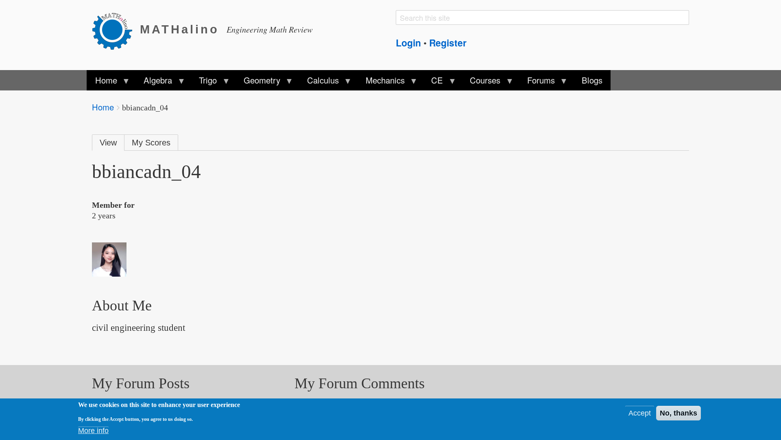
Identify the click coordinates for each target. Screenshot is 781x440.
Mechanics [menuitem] (380, 82)
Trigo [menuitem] (204, 82)
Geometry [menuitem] (258, 82)
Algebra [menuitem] (153, 82)
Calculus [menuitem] (319, 82)
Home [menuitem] (102, 82)
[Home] (116, 29)
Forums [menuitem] (537, 82)
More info (93, 431)
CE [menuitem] (433, 82)
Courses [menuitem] (481, 82)
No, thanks (678, 413)
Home (103, 107)
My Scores (151, 142)
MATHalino (179, 29)
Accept (639, 413)
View (108, 142)
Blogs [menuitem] (592, 80)
